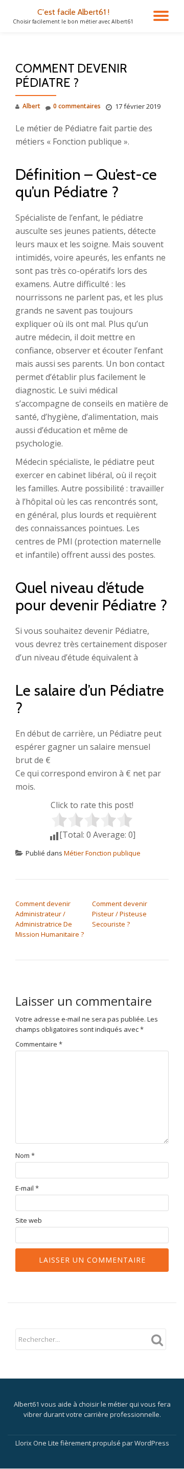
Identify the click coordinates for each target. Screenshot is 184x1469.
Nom (25, 1155)
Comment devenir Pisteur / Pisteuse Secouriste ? (119, 914)
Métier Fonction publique (102, 853)
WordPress (151, 1443)
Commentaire (38, 1044)
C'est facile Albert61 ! (73, 12)
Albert (31, 106)
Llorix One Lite (37, 1443)
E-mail (27, 1188)
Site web (28, 1220)
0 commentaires (77, 106)
